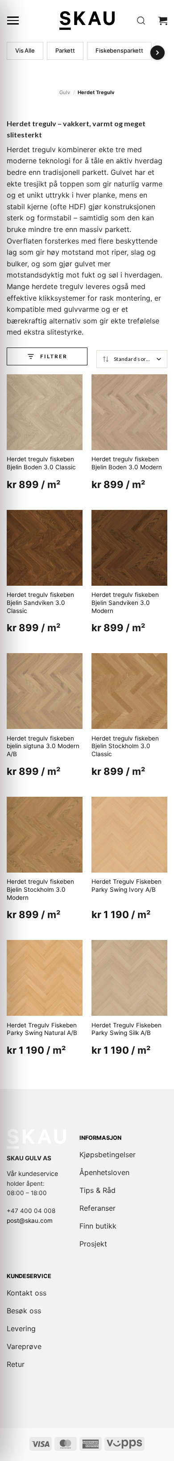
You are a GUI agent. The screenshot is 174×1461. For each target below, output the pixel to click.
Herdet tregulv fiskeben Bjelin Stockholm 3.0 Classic (125, 746)
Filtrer (53, 356)
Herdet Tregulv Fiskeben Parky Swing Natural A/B (42, 1029)
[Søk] (141, 20)
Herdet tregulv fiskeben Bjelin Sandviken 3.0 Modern (125, 602)
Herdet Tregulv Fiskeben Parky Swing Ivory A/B (126, 885)
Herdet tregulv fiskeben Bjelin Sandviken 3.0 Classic (40, 602)
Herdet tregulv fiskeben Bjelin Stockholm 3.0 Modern (40, 889)
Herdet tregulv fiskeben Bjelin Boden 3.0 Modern (126, 463)
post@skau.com (30, 1220)
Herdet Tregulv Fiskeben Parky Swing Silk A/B (126, 1029)
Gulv (64, 92)
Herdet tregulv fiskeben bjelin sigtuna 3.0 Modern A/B (43, 746)
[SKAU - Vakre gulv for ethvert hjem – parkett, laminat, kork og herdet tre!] (87, 20)
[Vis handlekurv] (162, 20)
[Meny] (13, 20)
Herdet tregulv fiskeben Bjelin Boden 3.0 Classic (41, 463)
